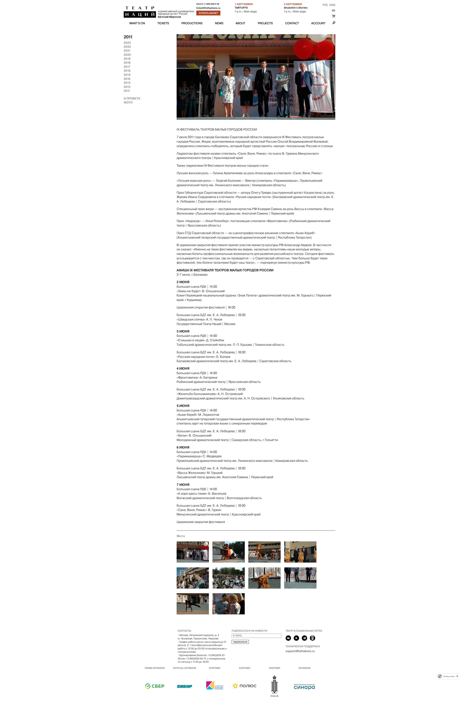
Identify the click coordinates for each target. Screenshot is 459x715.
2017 (127, 67)
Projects (265, 23)
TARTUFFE (241, 7)
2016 (127, 70)
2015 (127, 75)
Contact (292, 23)
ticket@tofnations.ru (208, 8)
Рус (325, 5)
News (219, 23)
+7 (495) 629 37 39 (211, 4)
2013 (127, 82)
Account (318, 23)
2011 (127, 91)
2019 (127, 58)
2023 (127, 42)
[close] (457, 676)
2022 (127, 46)
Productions (191, 23)
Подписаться (240, 642)
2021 (127, 50)
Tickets (163, 23)
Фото (128, 102)
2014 (127, 79)
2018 (127, 62)
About (240, 23)
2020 (127, 54)
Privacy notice (449, 676)
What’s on (137, 23)
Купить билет (208, 13)
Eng (332, 5)
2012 (127, 87)
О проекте (132, 98)
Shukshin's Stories (295, 7)
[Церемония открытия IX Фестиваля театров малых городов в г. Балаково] (193, 552)
